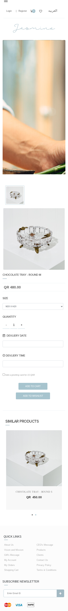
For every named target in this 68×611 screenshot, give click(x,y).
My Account (10, 560)
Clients (40, 555)
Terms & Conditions (46, 570)
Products (41, 550)
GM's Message (11, 555)
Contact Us (42, 560)
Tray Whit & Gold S (34, 491)
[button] (32, 514)
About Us (9, 545)
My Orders (9, 565)
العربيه (52, 10)
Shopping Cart (11, 570)
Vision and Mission (13, 550)
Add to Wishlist (33, 396)
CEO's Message (45, 545)
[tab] (14, 195)
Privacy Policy (44, 565)
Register (22, 11)
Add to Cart (33, 386)
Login (9, 11)
